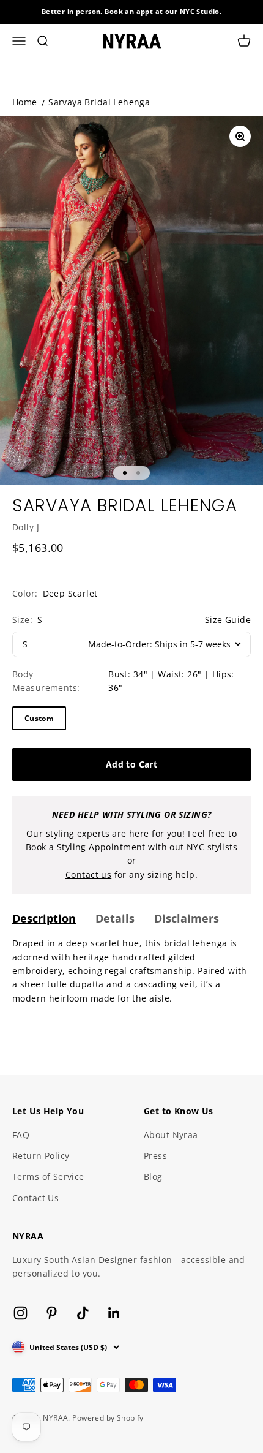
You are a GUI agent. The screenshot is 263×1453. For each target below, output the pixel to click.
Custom (39, 718)
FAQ (20, 1135)
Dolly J (25, 527)
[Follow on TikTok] (83, 1313)
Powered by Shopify (108, 1418)
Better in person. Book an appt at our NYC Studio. (132, 11)
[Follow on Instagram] (20, 1313)
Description (44, 918)
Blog (153, 1176)
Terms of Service (48, 1176)
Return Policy (40, 1155)
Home (24, 102)
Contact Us (35, 1198)
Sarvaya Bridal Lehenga (99, 102)
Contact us (88, 874)
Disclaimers (186, 918)
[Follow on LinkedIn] (114, 1313)
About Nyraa (171, 1135)
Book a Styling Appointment (86, 847)
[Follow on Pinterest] (51, 1313)
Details (115, 918)
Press (155, 1155)
